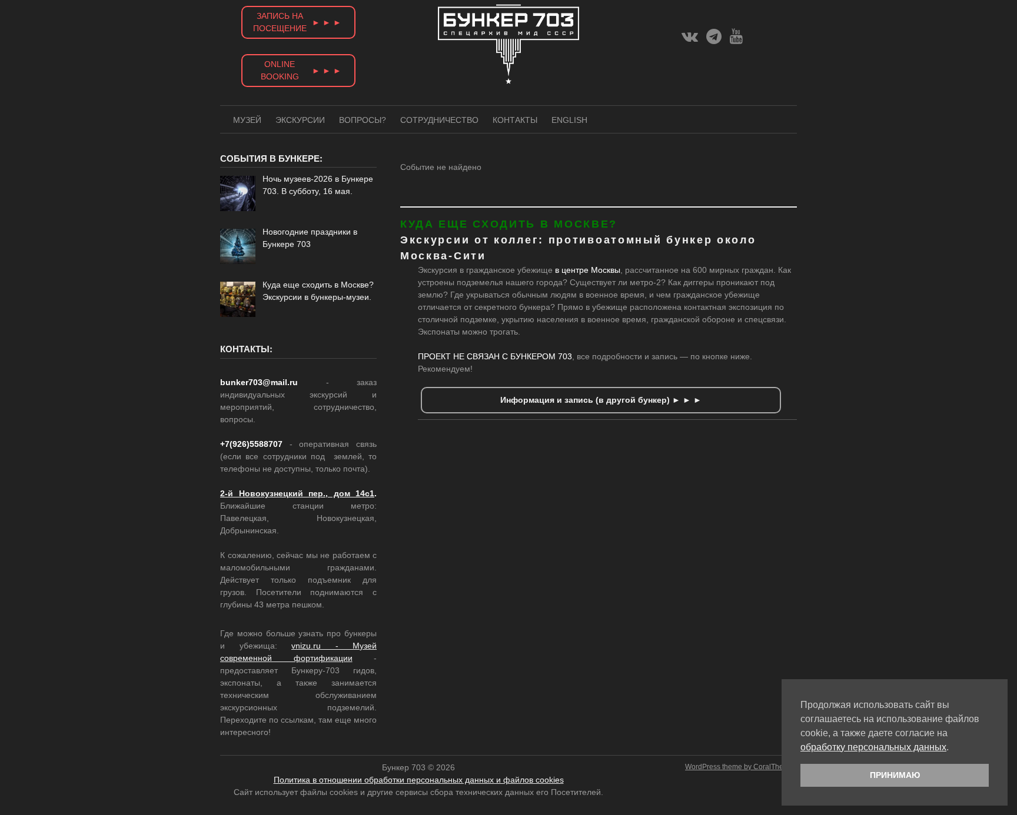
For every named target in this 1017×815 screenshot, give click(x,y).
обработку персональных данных (873, 747)
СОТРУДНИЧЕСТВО (439, 120)
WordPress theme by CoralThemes (741, 767)
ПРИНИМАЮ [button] (895, 775)
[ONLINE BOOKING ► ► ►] (298, 90)
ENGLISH (569, 120)
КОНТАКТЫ (515, 120)
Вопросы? (362, 120)
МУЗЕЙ (247, 120)
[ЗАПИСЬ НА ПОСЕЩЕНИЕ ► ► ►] (298, 41)
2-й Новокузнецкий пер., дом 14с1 (297, 493)
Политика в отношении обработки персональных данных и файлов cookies (419, 779)
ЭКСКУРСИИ (300, 120)
